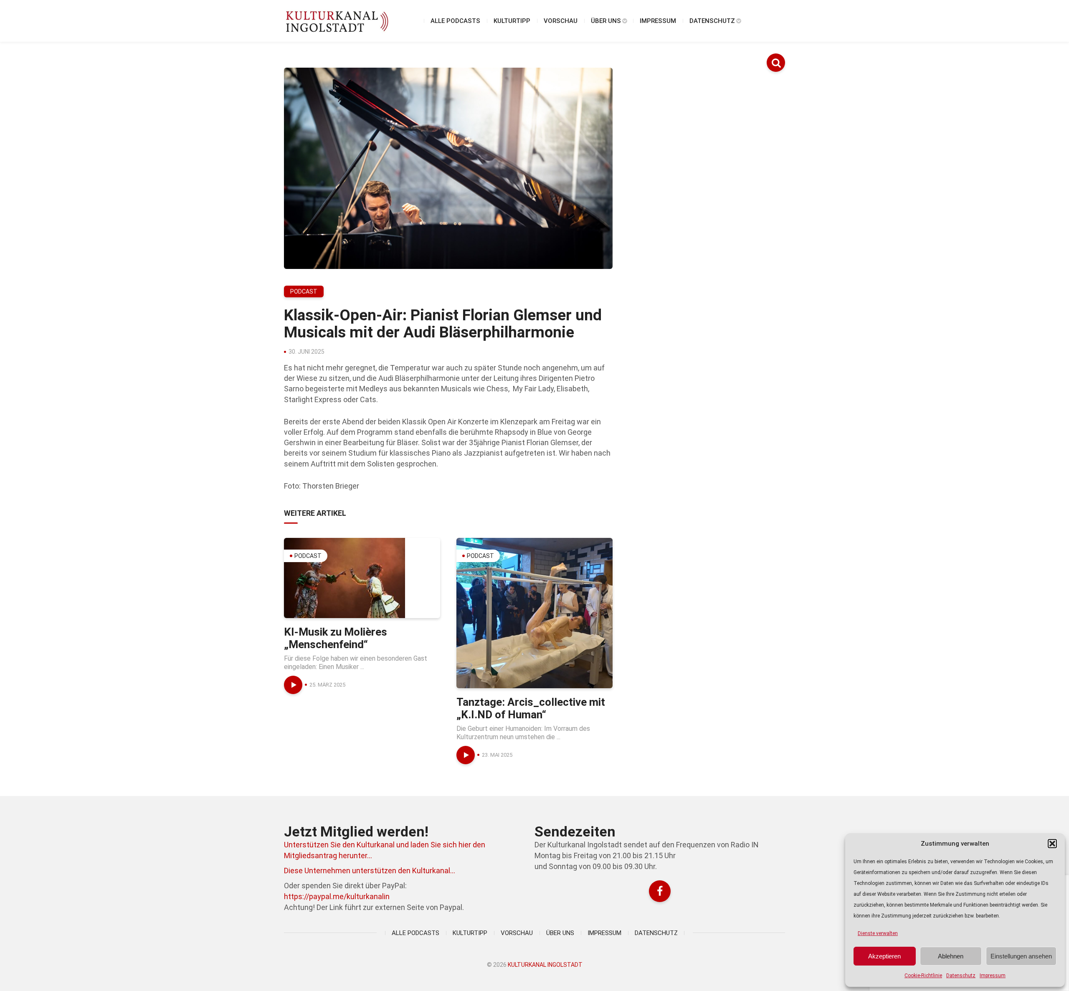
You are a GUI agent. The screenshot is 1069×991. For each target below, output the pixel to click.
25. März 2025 (327, 685)
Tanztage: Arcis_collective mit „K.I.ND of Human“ (530, 708)
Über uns (606, 21)
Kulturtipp (512, 21)
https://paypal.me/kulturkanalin (337, 896)
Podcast (303, 291)
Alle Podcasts (455, 21)
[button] (1052, 843)
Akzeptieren (884, 956)
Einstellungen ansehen (1021, 956)
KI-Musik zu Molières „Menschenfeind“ (335, 638)
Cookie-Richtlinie (923, 975)
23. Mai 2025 (497, 755)
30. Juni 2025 (306, 351)
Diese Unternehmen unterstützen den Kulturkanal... (369, 870)
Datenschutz (960, 975)
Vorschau (561, 21)
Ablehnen (950, 956)
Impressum (993, 975)
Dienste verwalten (878, 933)
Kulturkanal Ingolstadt (545, 964)
